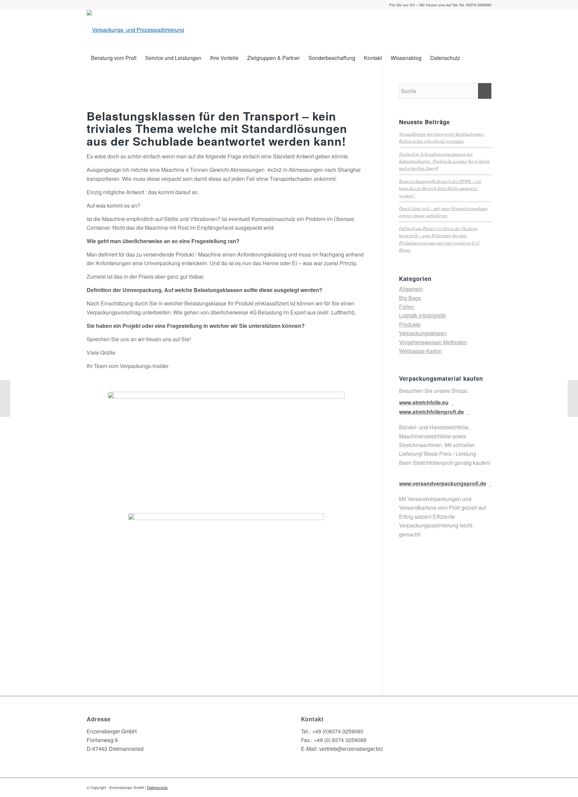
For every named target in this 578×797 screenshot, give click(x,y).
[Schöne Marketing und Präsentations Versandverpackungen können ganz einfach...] (5, 398)
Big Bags (410, 298)
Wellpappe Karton (420, 351)
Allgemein (411, 289)
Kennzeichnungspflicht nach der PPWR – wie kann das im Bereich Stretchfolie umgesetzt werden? (440, 188)
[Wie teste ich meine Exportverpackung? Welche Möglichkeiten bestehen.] (573, 398)
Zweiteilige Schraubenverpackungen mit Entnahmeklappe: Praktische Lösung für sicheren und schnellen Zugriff (444, 161)
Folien (406, 306)
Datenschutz (157, 787)
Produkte (409, 324)
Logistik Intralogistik (422, 315)
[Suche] (487, 58)
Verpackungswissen (423, 333)
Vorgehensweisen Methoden (433, 342)
